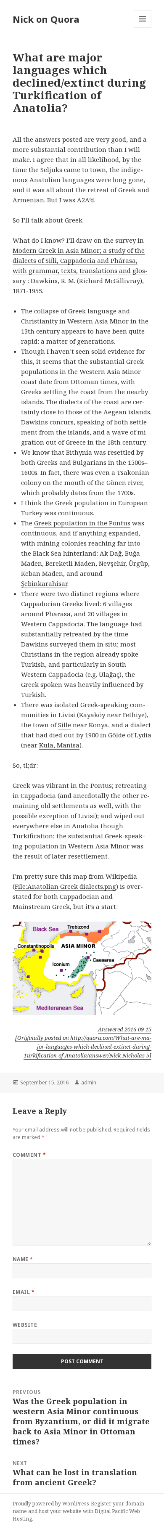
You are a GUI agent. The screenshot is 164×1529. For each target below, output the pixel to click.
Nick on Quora (46, 19)
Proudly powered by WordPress (51, 1503)
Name (23, 1259)
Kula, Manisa (59, 745)
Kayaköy (92, 714)
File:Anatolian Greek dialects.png (65, 886)
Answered (124, 1029)
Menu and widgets (142, 27)
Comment (29, 1154)
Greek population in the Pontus (82, 523)
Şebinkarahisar (44, 583)
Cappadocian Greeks (52, 603)
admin (88, 1082)
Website (25, 1324)
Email (23, 1292)
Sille (64, 725)
